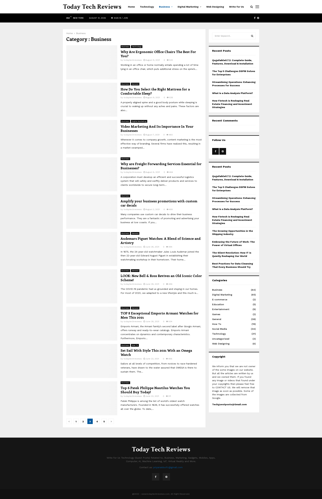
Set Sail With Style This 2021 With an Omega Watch (156, 352)
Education (218, 304)
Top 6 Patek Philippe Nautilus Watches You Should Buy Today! (155, 389)
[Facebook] (155, 477)
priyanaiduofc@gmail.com (168, 467)
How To (135, 345)
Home (131, 6)
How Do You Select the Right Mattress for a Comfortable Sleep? (155, 91)
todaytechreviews (133, 60)
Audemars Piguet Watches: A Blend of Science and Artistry (161, 240)
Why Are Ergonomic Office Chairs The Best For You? (158, 53)
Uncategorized (220, 338)
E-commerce (219, 299)
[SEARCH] (252, 36)
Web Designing (215, 6)
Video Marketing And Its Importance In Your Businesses (157, 128)
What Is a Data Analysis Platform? (232, 93)
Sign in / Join (120, 18)
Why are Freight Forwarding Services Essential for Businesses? (161, 165)
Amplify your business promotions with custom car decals (159, 203)
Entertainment (220, 309)
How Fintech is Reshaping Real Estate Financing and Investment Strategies (232, 104)
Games (216, 314)
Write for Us (236, 6)
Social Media (219, 329)
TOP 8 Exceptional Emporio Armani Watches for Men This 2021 (160, 315)
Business (164, 6)
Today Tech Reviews (92, 6)
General (135, 84)
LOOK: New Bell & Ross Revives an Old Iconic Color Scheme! (161, 277)
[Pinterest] (166, 477)
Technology (147, 6)
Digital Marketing (188, 6)
